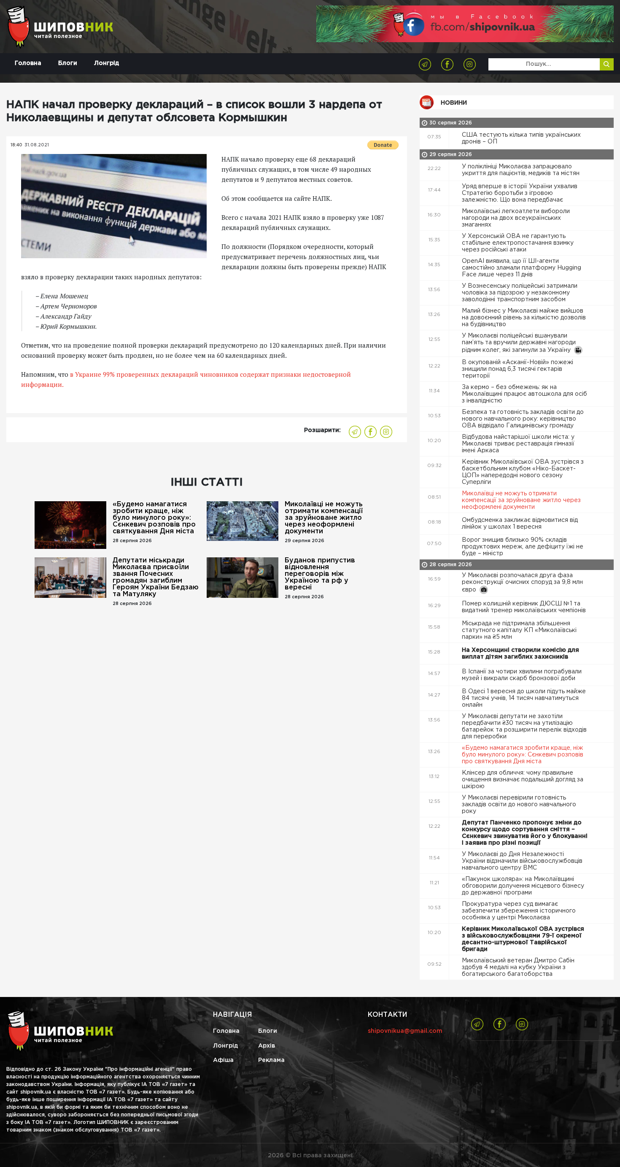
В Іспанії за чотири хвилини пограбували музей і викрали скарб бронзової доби (522, 675)
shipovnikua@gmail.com (405, 1031)
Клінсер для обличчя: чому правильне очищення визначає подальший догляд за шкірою (522, 779)
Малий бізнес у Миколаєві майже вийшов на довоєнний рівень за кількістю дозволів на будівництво (524, 317)
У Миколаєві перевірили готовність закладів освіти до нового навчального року (519, 804)
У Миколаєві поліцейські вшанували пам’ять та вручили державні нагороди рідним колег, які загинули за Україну (519, 343)
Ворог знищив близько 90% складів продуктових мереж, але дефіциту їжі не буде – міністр (522, 547)
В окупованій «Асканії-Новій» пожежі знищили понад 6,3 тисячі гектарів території (517, 369)
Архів (266, 1045)
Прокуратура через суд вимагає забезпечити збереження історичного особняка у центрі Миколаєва (519, 911)
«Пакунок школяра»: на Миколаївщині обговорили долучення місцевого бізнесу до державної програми (523, 886)
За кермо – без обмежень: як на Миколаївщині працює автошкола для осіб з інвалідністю (524, 394)
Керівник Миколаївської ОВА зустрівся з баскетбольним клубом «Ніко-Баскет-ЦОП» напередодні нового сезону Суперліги (523, 472)
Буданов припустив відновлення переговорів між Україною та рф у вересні (320, 574)
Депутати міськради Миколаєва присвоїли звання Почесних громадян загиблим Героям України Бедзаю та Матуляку (156, 577)
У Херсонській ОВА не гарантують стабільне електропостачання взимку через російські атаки (518, 243)
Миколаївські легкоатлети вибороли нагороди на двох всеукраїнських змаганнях (516, 218)
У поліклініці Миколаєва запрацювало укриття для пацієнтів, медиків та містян (521, 170)
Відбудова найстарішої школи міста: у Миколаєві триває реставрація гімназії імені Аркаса (518, 444)
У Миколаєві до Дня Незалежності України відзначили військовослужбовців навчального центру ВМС (522, 861)
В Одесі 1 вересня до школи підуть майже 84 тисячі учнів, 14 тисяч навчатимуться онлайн (524, 698)
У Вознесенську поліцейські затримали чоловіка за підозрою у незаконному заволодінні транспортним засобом (519, 293)
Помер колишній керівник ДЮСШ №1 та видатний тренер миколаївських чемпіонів (525, 607)
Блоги (67, 63)
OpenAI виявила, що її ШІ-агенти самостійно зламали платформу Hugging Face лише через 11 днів (521, 268)
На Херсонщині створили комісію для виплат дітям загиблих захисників (520, 653)
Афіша (223, 1060)
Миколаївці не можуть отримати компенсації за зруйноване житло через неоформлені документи (324, 518)
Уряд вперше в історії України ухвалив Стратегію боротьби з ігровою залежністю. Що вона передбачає (519, 193)
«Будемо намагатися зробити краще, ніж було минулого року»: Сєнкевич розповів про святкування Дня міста (154, 518)
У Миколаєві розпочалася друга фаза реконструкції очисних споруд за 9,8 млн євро (522, 582)
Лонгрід (106, 63)
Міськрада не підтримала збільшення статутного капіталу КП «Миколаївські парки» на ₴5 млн (519, 630)
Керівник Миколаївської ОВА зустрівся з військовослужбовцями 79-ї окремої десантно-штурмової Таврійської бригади (523, 939)
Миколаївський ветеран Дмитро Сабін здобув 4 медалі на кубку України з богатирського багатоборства (518, 967)
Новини (454, 102)
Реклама (271, 1060)
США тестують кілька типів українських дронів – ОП (521, 138)
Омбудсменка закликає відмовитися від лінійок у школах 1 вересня (520, 523)
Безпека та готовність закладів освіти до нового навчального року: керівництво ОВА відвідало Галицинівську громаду (523, 419)
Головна (28, 63)
